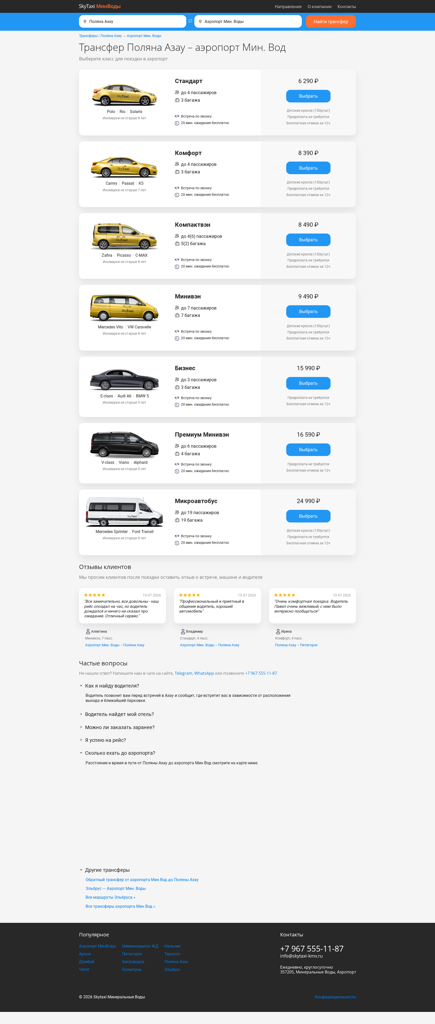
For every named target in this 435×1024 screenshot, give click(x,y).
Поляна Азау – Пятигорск (296, 645)
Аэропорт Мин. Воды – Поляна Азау (114, 645)
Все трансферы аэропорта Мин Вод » (120, 906)
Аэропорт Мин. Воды (144, 36)
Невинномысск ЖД (140, 946)
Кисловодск (133, 961)
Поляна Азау (111, 36)
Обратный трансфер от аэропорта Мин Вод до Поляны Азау (142, 879)
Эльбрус (172, 969)
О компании (320, 6)
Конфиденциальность (335, 997)
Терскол (172, 954)
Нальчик (172, 946)
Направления (288, 6)
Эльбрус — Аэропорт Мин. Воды (116, 888)
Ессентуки (131, 969)
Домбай (86, 961)
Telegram (183, 673)
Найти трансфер (331, 21)
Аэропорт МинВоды (97, 946)
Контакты (347, 6)
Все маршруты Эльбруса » (110, 897)
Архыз (85, 954)
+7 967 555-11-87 (261, 673)
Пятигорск (132, 954)
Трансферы (88, 36)
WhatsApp (204, 673)
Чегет (84, 969)
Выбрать (308, 96)
